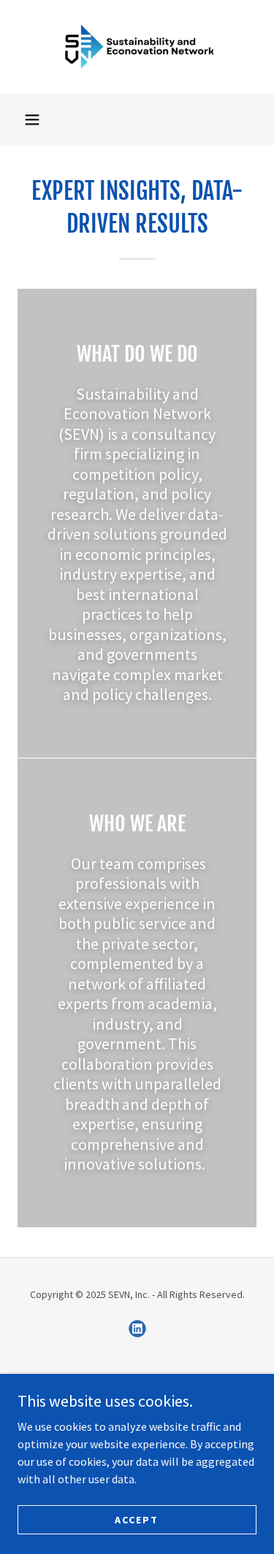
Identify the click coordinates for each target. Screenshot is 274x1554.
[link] (137, 47)
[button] (32, 119)
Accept (137, 1519)
